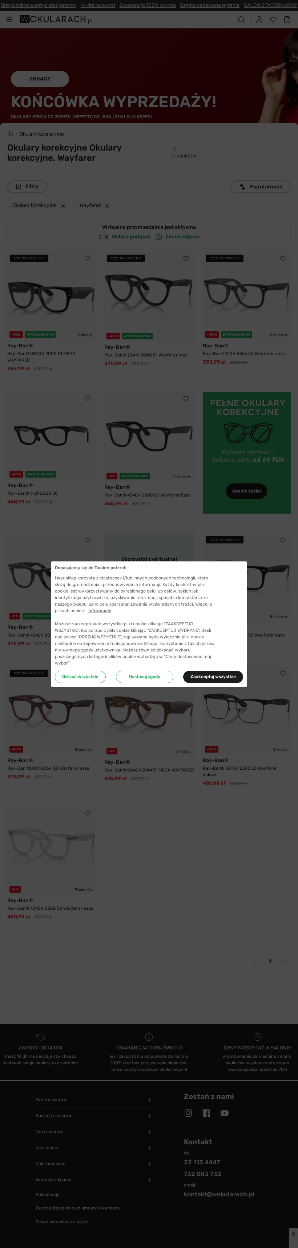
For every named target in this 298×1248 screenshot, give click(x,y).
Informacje (99, 610)
